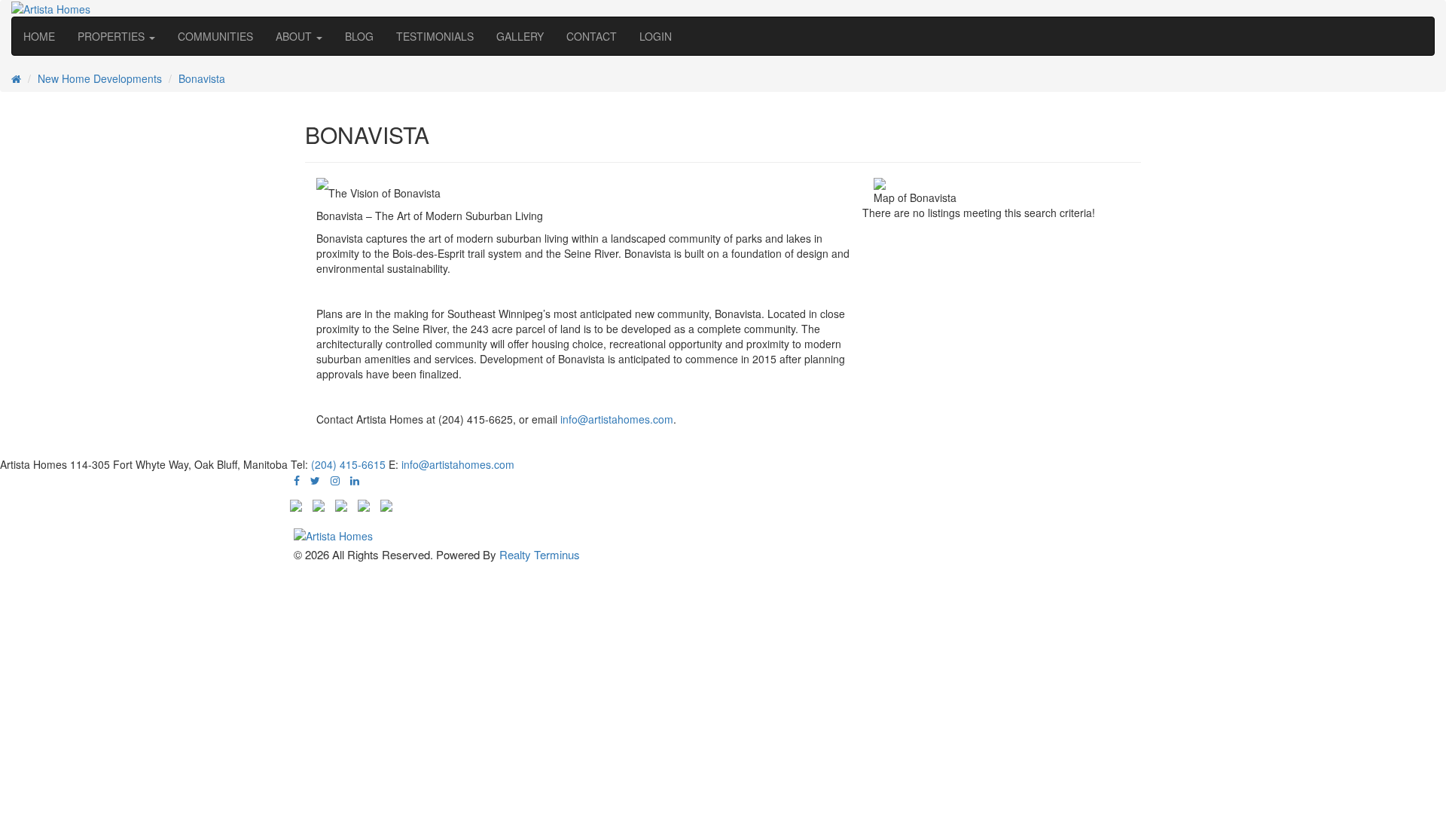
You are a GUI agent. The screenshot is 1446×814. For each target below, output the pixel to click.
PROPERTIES (113, 36)
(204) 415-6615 (348, 464)
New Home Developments (100, 78)
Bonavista (201, 78)
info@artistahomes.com (616, 419)
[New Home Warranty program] (364, 503)
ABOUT (295, 36)
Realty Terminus (539, 554)
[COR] (386, 503)
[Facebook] (297, 480)
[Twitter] (315, 480)
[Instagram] (335, 480)
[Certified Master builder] (341, 503)
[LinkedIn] (354, 480)
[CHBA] (319, 503)
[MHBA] (296, 503)
